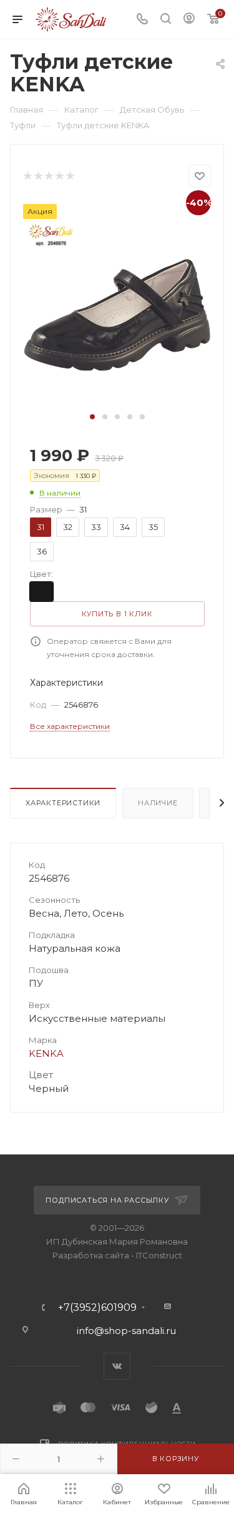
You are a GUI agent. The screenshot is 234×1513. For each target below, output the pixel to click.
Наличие (158, 802)
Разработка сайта (90, 1255)
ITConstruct (159, 1255)
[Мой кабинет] (189, 20)
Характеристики (63, 802)
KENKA (46, 1053)
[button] (92, 416)
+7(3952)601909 (97, 1308)
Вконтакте (117, 1366)
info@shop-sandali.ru (126, 1331)
